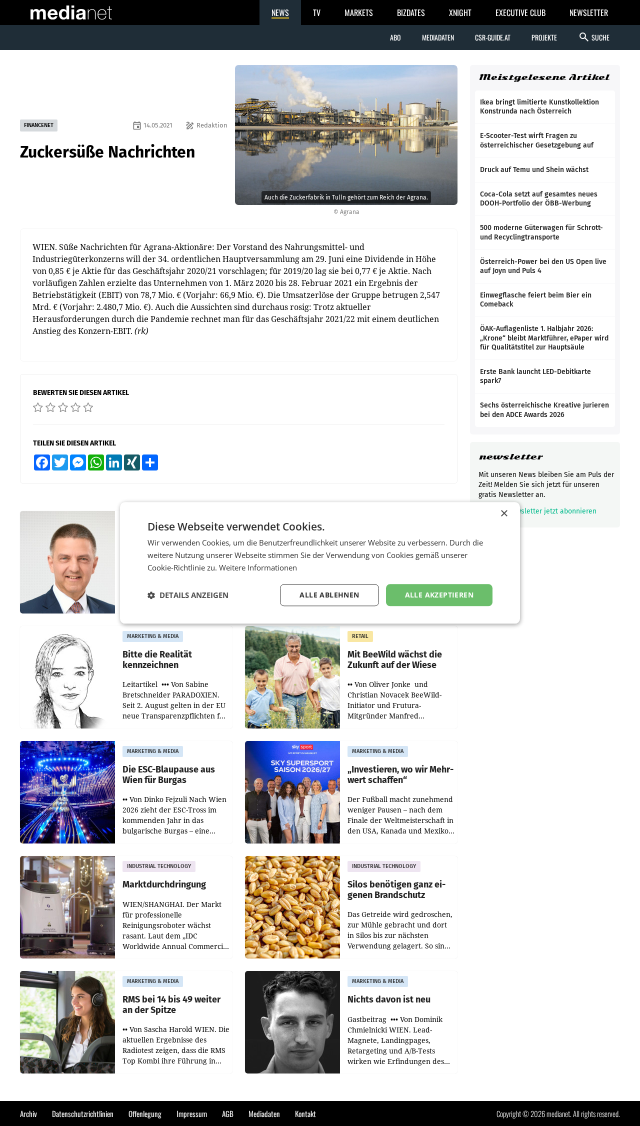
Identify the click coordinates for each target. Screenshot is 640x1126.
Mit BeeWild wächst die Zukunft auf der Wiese (395, 660)
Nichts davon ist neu (389, 999)
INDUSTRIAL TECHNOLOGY (159, 866)
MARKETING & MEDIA (152, 636)
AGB (228, 1113)
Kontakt (305, 1113)
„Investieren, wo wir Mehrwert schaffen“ (401, 774)
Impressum (191, 1113)
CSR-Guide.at (492, 37)
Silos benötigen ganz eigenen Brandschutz (397, 890)
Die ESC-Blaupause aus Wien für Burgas (168, 774)
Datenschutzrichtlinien (83, 1113)
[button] (188, 595)
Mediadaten (438, 37)
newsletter (510, 457)
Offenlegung (145, 1113)
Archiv (28, 1113)
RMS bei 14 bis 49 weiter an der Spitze (171, 1004)
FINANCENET (39, 125)
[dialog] (320, 563)
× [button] (504, 514)
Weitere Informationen (258, 567)
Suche (594, 37)
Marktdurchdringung (164, 885)
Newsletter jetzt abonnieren (545, 511)
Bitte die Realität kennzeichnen (157, 660)
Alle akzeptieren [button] (439, 595)
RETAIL (360, 636)
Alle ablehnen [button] (329, 595)
